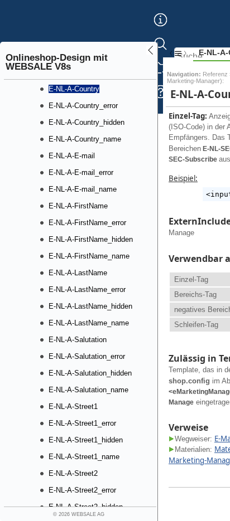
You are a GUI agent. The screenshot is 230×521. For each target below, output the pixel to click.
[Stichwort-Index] (160, 28)
